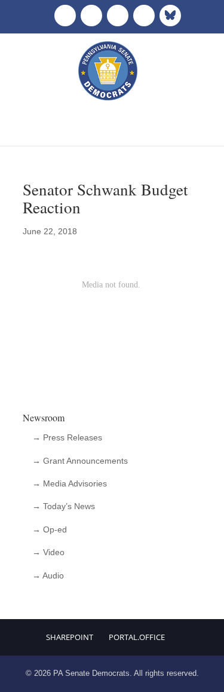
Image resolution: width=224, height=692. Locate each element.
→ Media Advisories (69, 483)
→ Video (48, 552)
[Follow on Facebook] (65, 15)
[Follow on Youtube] (144, 15)
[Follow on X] (91, 15)
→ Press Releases (67, 437)
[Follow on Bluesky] (170, 15)
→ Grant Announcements (80, 461)
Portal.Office (137, 637)
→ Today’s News (63, 506)
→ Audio (48, 575)
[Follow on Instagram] (117, 15)
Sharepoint (69, 637)
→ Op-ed (49, 529)
